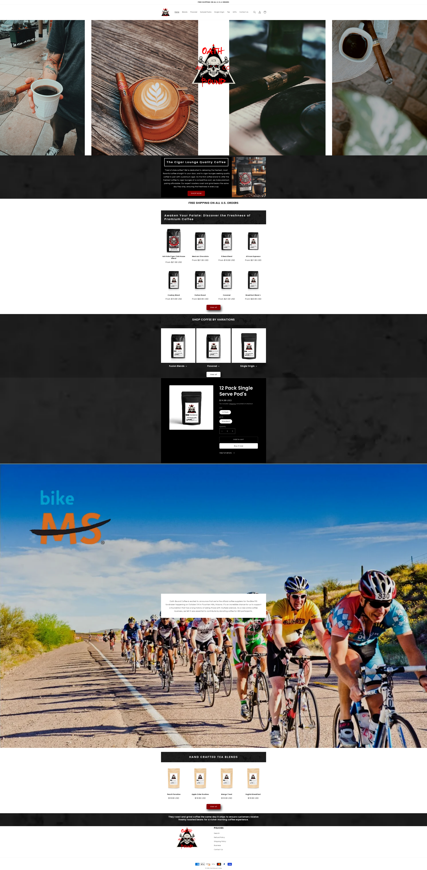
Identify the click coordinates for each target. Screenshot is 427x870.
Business (217, 845)
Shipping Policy (220, 841)
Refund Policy (219, 837)
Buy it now (238, 446)
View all (213, 307)
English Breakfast (253, 794)
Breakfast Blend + (253, 295)
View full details (225, 453)
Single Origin (247, 366)
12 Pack (225, 412)
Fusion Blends (177, 366)
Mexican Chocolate (200, 256)
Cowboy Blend (174, 295)
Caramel (226, 295)
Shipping (232, 404)
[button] (254, 12)
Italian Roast (200, 295)
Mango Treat (226, 794)
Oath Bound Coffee (216, 868)
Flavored (212, 366)
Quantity (222, 426)
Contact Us (218, 849)
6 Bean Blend (226, 256)
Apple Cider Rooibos (200, 794)
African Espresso (253, 256)
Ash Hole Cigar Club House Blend (173, 257)
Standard (226, 421)
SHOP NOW (196, 193)
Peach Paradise (173, 794)
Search (217, 833)
